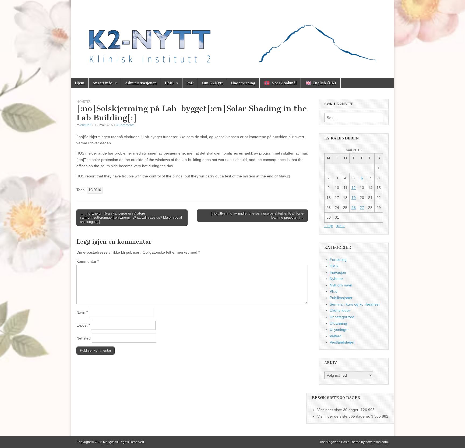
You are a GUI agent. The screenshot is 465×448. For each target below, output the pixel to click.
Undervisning (243, 83)
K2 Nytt (108, 442)
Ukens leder (340, 310)
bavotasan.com (376, 442)
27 (362, 207)
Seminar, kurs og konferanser (355, 304)
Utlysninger (339, 329)
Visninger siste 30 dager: (339, 410)
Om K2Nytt (212, 83)
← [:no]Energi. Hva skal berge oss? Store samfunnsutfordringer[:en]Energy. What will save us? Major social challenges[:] (131, 217)
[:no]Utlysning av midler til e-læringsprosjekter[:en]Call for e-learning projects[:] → (257, 215)
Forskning (338, 259)
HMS (169, 83)
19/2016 (95, 190)
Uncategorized (342, 317)
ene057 (85, 125)
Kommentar (87, 261)
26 (353, 207)
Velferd (335, 336)
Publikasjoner (341, 298)
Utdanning (338, 323)
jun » (340, 225)
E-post (83, 325)
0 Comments (125, 125)
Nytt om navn (341, 285)
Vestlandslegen (342, 342)
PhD (190, 83)
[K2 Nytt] (232, 35)
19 (353, 197)
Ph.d (333, 291)
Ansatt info (102, 83)
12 (353, 188)
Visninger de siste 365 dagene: (344, 416)
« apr (328, 225)
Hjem (79, 83)
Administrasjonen (141, 83)
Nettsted (83, 338)
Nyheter (83, 101)
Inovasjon (338, 272)
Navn (82, 312)
